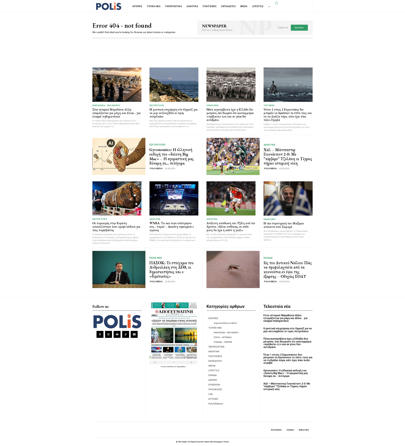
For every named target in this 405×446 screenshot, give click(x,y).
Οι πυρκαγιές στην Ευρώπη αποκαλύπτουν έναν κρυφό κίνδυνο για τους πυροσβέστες (116, 226)
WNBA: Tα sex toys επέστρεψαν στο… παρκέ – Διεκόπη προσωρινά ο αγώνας (172, 226)
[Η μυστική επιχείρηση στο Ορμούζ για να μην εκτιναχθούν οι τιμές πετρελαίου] (174, 85)
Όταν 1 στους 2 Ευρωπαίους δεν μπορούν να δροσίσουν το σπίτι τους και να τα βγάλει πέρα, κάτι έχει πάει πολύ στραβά (288, 114)
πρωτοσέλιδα (168, 366)
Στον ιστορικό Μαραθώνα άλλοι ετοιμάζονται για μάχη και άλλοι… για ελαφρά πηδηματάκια (116, 112)
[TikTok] (125, 334)
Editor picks (157, 105)
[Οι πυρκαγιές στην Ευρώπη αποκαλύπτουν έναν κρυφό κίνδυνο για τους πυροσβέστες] (116, 198)
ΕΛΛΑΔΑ (268, 258)
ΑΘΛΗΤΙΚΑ (269, 145)
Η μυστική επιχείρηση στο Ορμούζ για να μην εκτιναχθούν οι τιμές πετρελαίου (174, 112)
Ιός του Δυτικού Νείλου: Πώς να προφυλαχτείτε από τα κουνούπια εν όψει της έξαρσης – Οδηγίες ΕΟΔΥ (288, 269)
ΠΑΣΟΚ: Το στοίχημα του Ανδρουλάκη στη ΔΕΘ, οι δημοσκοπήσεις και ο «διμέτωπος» (171, 269)
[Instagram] (108, 334)
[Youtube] (134, 334)
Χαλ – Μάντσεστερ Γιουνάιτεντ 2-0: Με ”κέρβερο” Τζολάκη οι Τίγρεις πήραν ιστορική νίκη (288, 156)
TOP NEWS (269, 105)
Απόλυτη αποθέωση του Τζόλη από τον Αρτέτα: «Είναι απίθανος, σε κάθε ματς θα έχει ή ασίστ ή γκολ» (230, 226)
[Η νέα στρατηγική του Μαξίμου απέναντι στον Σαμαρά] (288, 198)
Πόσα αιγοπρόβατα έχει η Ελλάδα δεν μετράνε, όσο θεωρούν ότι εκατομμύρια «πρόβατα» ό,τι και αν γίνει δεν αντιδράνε (230, 114)
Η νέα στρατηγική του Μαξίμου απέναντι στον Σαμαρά (284, 225)
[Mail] (117, 334)
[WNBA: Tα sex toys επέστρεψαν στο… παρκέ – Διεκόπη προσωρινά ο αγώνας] (174, 198)
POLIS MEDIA (156, 168)
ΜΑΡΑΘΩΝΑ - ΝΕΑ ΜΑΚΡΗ (106, 105)
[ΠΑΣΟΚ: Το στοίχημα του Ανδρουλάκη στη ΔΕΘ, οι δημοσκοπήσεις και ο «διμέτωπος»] (118, 269)
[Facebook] (100, 334)
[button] (276, 3)
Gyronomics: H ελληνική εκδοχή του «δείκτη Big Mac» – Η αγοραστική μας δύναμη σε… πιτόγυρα (171, 156)
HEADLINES (212, 105)
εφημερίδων (181, 366)
